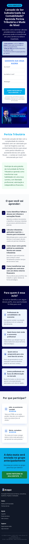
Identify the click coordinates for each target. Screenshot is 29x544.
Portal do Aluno (5, 516)
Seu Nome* (7, 67)
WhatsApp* (7, 81)
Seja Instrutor (5, 528)
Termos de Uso (5, 506)
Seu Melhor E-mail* (9, 74)
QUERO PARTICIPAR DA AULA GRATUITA (14, 91)
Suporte (3, 514)
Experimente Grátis (6, 526)
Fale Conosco (4, 518)
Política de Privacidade (7, 503)
